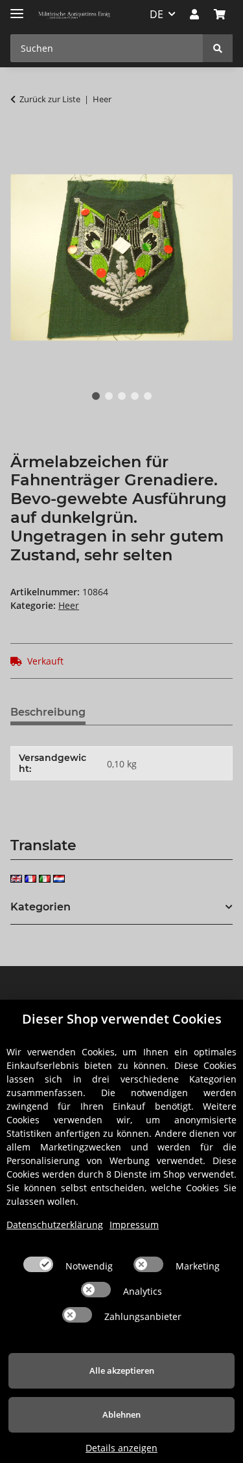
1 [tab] (96, 396)
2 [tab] (109, 396)
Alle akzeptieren (121, 1370)
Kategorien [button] (40, 907)
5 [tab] (148, 396)
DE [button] (156, 14)
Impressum (134, 1224)
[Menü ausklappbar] (16, 8)
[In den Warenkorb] (20, 140)
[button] (194, 14)
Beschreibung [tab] (48, 712)
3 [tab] (122, 396)
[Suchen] (218, 48)
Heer (68, 605)
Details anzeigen (121, 1448)
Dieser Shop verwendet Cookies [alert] (122, 1019)
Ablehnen (121, 1414)
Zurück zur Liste (49, 99)
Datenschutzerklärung (54, 1224)
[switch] (38, 1264)
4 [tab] (135, 396)
